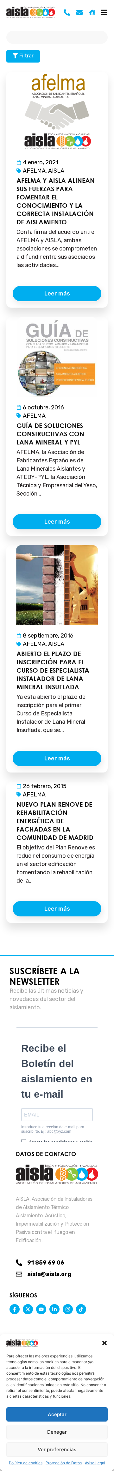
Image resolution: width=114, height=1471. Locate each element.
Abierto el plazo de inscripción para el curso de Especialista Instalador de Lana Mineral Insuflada (52, 670)
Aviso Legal (95, 1462)
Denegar (57, 1432)
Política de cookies (25, 1462)
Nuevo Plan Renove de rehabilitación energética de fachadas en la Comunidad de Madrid (54, 821)
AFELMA (34, 170)
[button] (104, 1343)
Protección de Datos (64, 1462)
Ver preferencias (57, 1449)
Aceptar (57, 1414)
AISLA (56, 170)
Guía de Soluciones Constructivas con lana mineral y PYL (50, 434)
